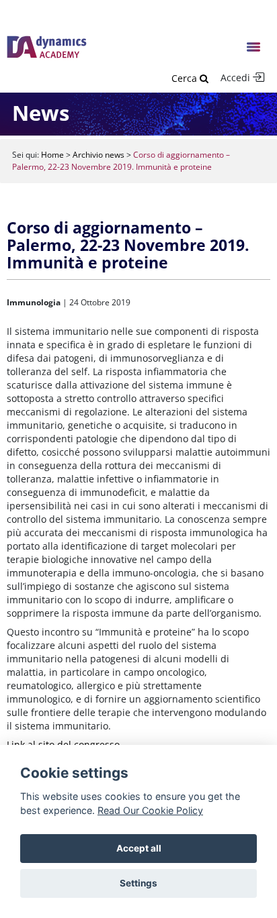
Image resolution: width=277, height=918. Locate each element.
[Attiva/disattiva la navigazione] (253, 47)
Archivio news (98, 154)
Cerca (185, 78)
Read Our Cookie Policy (150, 810)
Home (52, 154)
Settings (138, 883)
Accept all (138, 848)
